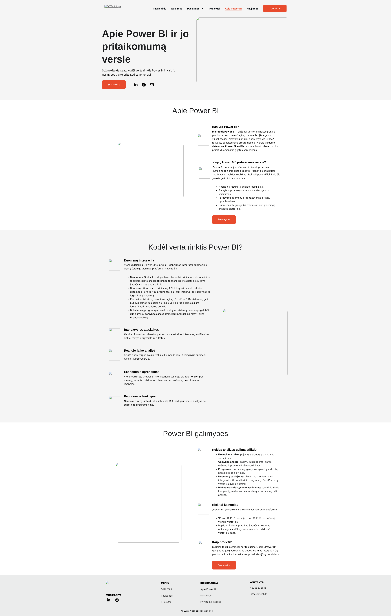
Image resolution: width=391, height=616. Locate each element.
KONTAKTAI (257, 582)
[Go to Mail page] (152, 85)
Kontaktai (274, 8)
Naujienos (252, 8)
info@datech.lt (258, 593)
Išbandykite (224, 219)
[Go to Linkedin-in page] (137, 85)
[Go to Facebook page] (145, 85)
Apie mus (176, 8)
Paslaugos (193, 8)
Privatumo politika (210, 601)
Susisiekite (114, 84)
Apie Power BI (233, 8)
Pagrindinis (159, 8)
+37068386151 (258, 587)
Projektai (214, 8)
